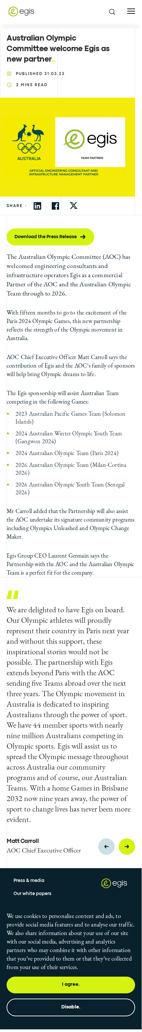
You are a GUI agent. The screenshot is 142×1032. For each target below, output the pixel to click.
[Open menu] (131, 11)
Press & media (29, 881)
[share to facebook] (55, 206)
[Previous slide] (106, 846)
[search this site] (111, 11)
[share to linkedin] (37, 206)
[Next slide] (127, 846)
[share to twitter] (73, 206)
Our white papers (32, 894)
